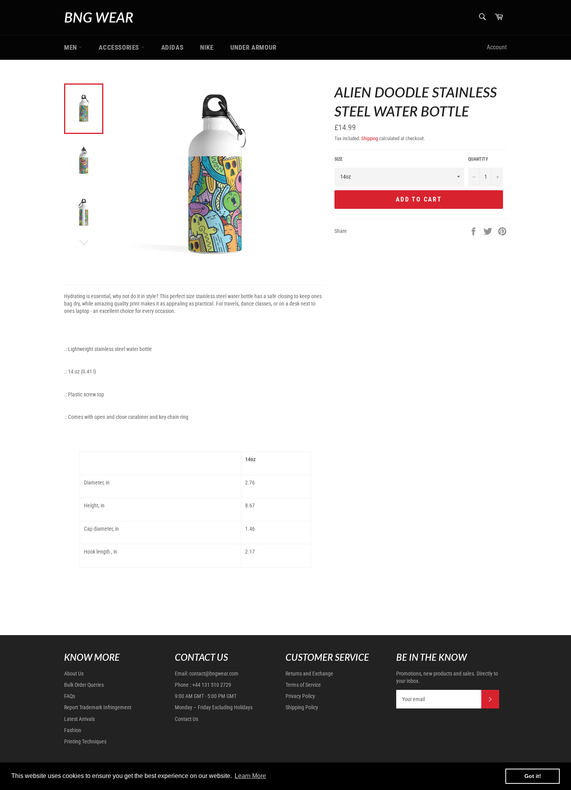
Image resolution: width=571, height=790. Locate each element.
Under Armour (253, 47)
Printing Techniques (85, 741)
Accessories (120, 47)
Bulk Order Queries (84, 685)
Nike (206, 47)
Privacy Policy (300, 696)
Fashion (72, 730)
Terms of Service (303, 685)
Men (71, 47)
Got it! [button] (532, 776)
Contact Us (186, 719)
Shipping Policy (302, 707)
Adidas (172, 47)
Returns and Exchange (309, 673)
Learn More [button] (250, 776)
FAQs (69, 696)
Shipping (369, 138)
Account (497, 47)
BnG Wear (98, 17)
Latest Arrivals (79, 719)
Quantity (478, 159)
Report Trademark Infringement (97, 707)
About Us (74, 673)
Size (338, 159)
